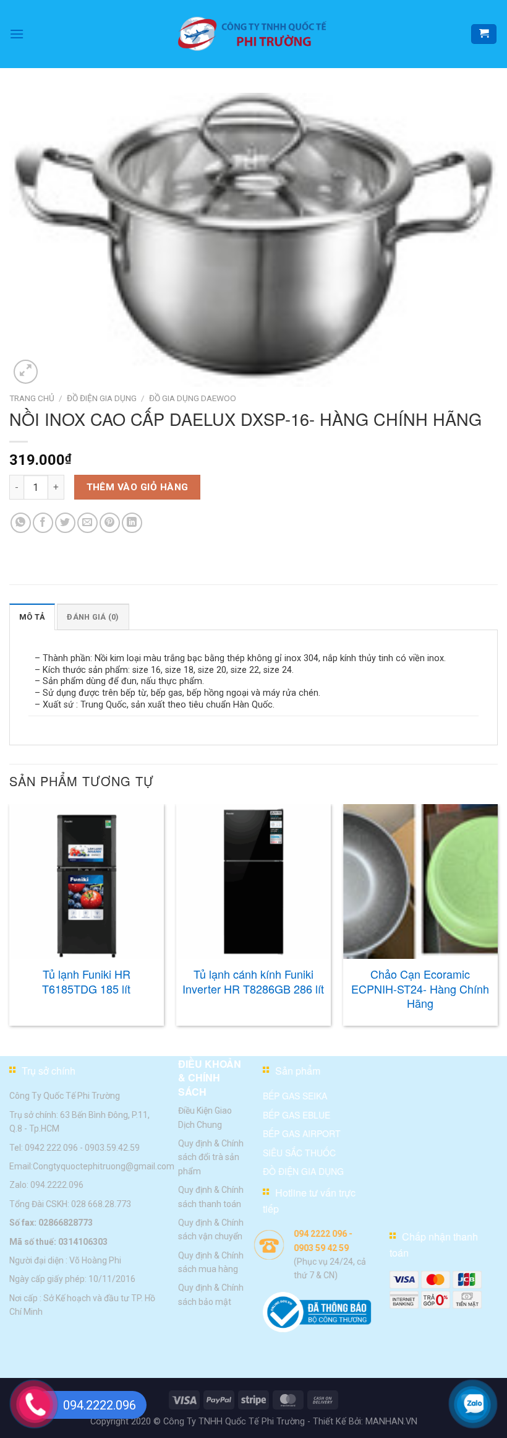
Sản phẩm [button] (297, 1070)
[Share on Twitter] (65, 523)
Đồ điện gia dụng (303, 1171)
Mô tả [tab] (32, 617)
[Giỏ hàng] (483, 34)
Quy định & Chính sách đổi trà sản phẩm (211, 1157)
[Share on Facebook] (43, 523)
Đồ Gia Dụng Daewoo (192, 398)
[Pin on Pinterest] (110, 523)
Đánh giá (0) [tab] (93, 617)
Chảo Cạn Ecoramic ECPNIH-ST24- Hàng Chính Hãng (420, 988)
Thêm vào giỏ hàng (138, 487)
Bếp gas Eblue (296, 1115)
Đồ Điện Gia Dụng (102, 398)
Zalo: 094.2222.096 (46, 1185)
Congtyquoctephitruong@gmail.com (103, 1166)
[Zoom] (26, 372)
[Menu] (16, 34)
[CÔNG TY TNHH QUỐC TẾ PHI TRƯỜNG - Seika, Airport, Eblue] (253, 34)
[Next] (497, 920)
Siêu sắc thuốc (299, 1152)
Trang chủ (31, 398)
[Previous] (10, 920)
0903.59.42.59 (112, 1148)
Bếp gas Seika (295, 1096)
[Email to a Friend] (87, 523)
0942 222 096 (51, 1148)
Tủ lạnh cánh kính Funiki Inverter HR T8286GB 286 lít (253, 981)
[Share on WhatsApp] (21, 523)
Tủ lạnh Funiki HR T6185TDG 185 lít (86, 981)
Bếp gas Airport (302, 1134)
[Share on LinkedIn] (132, 523)
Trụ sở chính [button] (48, 1070)
